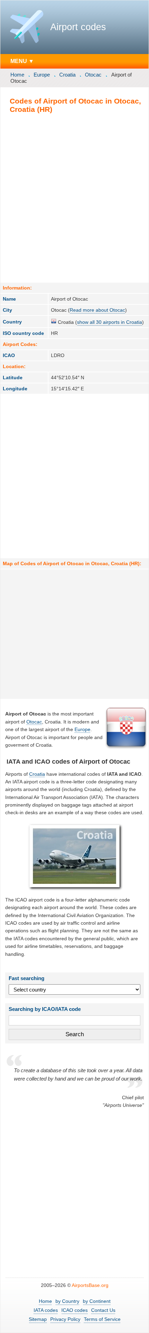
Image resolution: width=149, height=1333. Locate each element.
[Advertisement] (74, 197)
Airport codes (78, 27)
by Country (67, 1301)
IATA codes (46, 1310)
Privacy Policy (65, 1319)
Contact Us (103, 1310)
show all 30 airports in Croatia (109, 322)
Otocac (93, 75)
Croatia (67, 75)
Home (17, 75)
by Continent (97, 1301)
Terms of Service (102, 1319)
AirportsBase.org (90, 1285)
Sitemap (38, 1319)
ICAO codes (74, 1310)
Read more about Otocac (97, 310)
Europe (42, 75)
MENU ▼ (22, 61)
